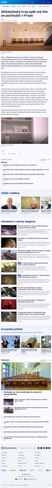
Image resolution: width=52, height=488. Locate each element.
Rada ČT (3, 460)
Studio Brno (37, 455)
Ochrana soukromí (18, 485)
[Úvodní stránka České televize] (9, 448)
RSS (49, 485)
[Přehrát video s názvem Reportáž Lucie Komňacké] (24, 130)
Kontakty (37, 466)
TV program (4, 452)
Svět (29, 6)
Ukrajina (14, 6)
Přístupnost (26, 485)
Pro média (20, 452)
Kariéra (36, 460)
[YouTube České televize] (44, 448)
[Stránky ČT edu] (48, 470)
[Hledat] (43, 2)
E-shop (3, 463)
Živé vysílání (37, 452)
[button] (24, 130)
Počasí (19, 460)
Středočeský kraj (11, 153)
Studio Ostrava (21, 458)
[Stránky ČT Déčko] (32, 470)
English (11, 485)
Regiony (4, 153)
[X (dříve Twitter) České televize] (47, 448)
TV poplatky (21, 455)
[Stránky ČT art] (40, 470)
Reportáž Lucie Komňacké (6, 145)
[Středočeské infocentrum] (26, 36)
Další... (33, 6)
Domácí (24, 6)
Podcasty (37, 458)
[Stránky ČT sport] (13, 470)
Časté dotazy (5, 466)
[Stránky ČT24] (4, 470)
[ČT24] (4, 2)
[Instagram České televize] (38, 448)
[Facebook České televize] (41, 448)
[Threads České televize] (49, 448)
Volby (19, 6)
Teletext (4, 458)
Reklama (4, 455)
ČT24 (2, 19)
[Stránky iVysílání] (23, 470)
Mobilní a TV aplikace (39, 463)
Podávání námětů (22, 463)
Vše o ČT (20, 466)
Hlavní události (6, 6)
